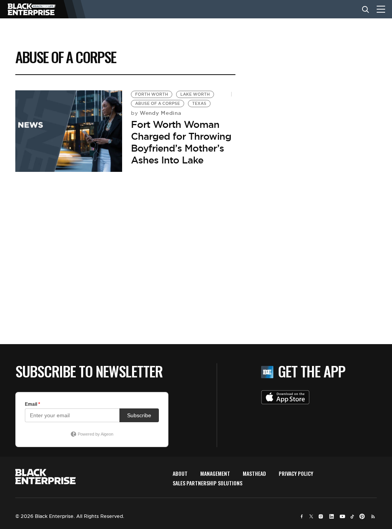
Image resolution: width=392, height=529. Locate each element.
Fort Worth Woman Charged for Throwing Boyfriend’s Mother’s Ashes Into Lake (181, 142)
